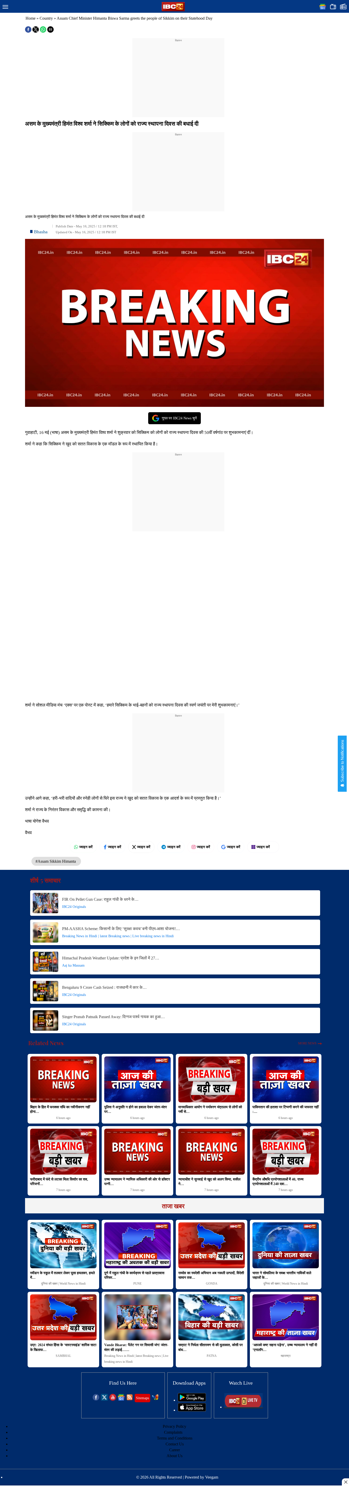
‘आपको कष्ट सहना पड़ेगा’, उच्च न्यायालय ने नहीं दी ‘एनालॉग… (284, 1347)
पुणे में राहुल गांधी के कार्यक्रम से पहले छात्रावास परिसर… (134, 1275)
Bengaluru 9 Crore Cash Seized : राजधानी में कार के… (104, 987)
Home (31, 18)
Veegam (211, 1477)
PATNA (212, 1356)
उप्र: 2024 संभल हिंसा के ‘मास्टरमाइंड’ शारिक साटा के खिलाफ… (63, 1347)
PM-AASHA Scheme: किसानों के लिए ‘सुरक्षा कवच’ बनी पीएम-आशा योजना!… (121, 929)
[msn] (155, 1399)
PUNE (137, 1283)
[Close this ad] (345, 1481)
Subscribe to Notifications (342, 761)
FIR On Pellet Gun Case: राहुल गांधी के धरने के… (100, 899)
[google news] (121, 1399)
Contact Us (175, 1444)
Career (174, 1450)
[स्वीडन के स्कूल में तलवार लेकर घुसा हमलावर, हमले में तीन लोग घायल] (63, 1245)
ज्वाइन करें (85, 847)
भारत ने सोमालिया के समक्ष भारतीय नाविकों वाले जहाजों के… (281, 1275)
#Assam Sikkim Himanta (56, 861)
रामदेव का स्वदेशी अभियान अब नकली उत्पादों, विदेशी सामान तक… (211, 1275)
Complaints (173, 1432)
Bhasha (41, 231)
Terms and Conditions (174, 1438)
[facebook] (95, 1399)
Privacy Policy (174, 1426)
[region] (178, 74)
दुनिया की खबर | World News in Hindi (63, 1283)
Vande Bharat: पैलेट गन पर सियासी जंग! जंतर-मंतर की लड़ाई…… (136, 1347)
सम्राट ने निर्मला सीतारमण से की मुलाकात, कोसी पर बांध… (210, 1347)
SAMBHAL (63, 1356)
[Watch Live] (243, 1407)
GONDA (211, 1283)
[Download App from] (192, 1400)
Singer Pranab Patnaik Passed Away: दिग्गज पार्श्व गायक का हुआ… (113, 1017)
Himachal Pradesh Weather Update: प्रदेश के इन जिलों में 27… (110, 958)
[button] (5, 7)
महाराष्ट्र (285, 1356)
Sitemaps (142, 1398)
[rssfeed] (129, 1399)
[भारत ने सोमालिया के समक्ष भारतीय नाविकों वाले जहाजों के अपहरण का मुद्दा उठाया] (285, 1245)
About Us (174, 1456)
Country (46, 18)
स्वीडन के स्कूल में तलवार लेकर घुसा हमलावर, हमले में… (62, 1275)
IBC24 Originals (74, 907)
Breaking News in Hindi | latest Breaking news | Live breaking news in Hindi (118, 936)
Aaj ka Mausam (73, 965)
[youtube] (112, 1399)
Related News (46, 1043)
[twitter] (104, 1399)
